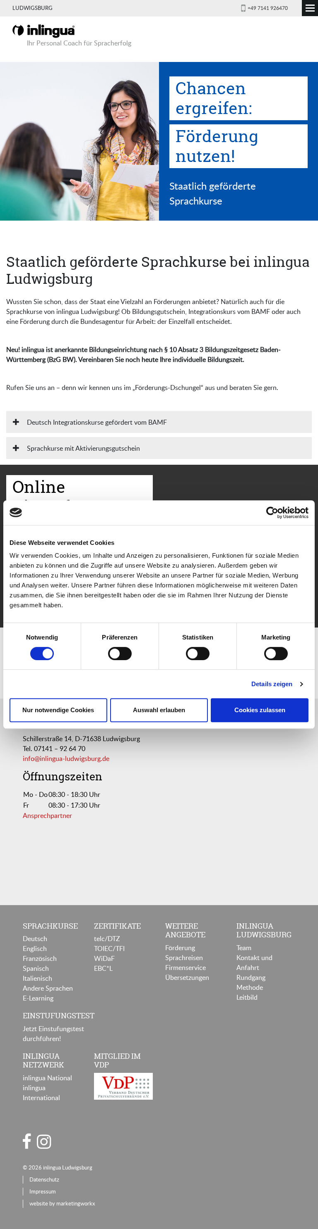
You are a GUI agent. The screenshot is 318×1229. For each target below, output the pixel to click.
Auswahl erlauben (159, 709)
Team (243, 947)
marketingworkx (75, 1203)
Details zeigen (271, 683)
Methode (249, 987)
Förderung (180, 947)
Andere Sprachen (48, 988)
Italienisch (37, 978)
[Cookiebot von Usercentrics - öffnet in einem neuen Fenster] (272, 512)
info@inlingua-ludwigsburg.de (66, 758)
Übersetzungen (187, 977)
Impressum (42, 1191)
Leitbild (247, 997)
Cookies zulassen (259, 709)
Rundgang (250, 977)
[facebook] (27, 1141)
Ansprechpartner (47, 815)
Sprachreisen (184, 957)
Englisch (35, 948)
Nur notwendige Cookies (58, 709)
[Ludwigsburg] (43, 30)
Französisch (40, 958)
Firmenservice (185, 967)
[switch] (120, 653)
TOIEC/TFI (109, 948)
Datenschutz (44, 1179)
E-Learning (38, 998)
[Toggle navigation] (310, 8)
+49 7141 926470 (268, 8)
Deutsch (35, 938)
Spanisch (36, 968)
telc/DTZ (107, 938)
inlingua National (47, 1077)
